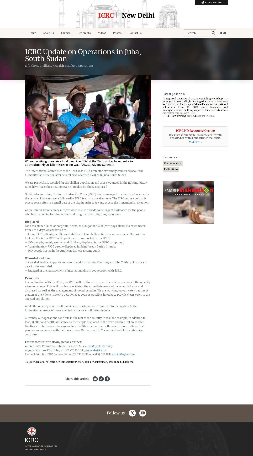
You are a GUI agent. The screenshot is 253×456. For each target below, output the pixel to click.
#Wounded (115, 362)
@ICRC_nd (173, 104)
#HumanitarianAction (70, 362)
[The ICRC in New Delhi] (126, 14)
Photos (117, 33)
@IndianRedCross (217, 101)
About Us (48, 33)
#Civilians (38, 362)
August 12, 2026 (206, 116)
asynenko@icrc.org (96, 350)
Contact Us (135, 33)
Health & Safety (65, 65)
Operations (86, 65)
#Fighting (51, 362)
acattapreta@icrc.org (100, 346)
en (224, 32)
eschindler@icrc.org (123, 354)
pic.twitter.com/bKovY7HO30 (179, 113)
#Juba (88, 362)
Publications (171, 169)
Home (32, 33)
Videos (102, 33)
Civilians (46, 65)
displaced (128, 362)
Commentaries (172, 163)
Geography (84, 33)
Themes (65, 33)
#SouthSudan (99, 362)
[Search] (213, 33)
